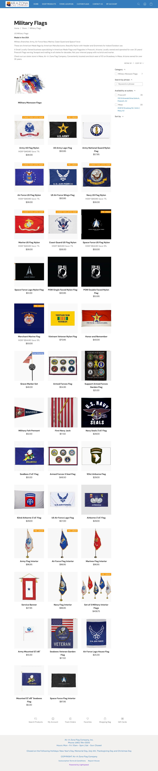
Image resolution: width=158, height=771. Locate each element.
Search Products (36, 722)
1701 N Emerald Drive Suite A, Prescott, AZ (128, 99)
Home (16, 28)
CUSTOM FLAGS (83, 4)
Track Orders (70, 722)
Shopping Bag (105, 722)
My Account (53, 722)
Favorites (88, 722)
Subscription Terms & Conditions (72, 761)
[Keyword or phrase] (116, 84)
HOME (36, 4)
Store (24, 28)
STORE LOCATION (66, 4)
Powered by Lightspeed (79, 765)
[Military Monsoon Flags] (29, 83)
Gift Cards (122, 722)
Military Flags (35, 28)
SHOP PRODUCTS (49, 4)
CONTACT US (98, 4)
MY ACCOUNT (111, 4)
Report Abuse (94, 761)
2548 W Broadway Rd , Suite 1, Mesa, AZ (129, 109)
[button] (17, 4)
